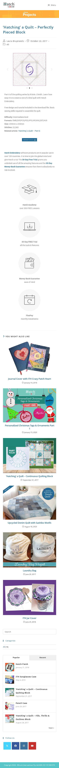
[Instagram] (24, 746)
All (8, 44)
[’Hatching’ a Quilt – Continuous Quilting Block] (9, 692)
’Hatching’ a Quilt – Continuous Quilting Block (29, 476)
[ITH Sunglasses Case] (9, 679)
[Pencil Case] (9, 706)
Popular (16, 657)
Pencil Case (21, 703)
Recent (43, 657)
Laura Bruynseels (15, 41)
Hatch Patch (22, 664)
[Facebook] (15, 746)
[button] (7, 69)
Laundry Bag (29, 570)
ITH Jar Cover (29, 618)
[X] (7, 746)
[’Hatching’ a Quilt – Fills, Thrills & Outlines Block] (9, 719)
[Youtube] (32, 746)
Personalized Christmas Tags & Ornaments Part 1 (29, 427)
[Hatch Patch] (9, 667)
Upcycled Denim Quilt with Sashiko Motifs (29, 522)
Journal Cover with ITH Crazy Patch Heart (29, 378)
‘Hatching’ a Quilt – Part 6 (29, 131)
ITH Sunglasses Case (26, 676)
